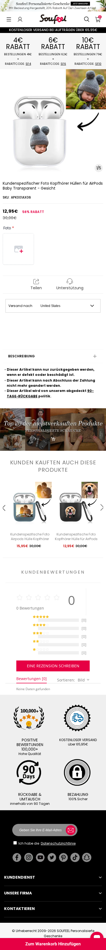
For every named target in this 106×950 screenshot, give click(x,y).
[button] (9, 19)
